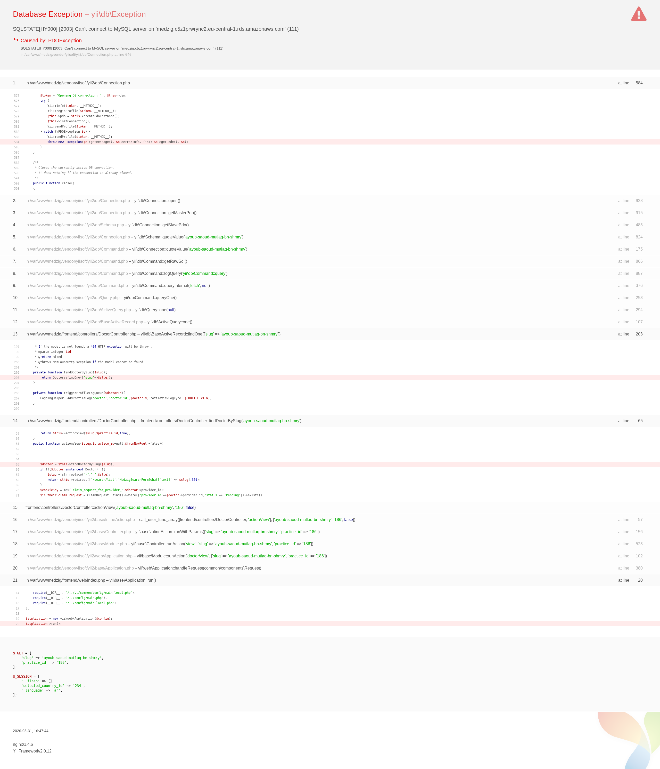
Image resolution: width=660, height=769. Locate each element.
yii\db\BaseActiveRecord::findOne (171, 334)
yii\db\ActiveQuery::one (168, 322)
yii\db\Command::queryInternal (160, 285)
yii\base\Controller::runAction (157, 544)
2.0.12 (46, 751)
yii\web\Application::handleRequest (170, 568)
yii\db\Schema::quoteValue (158, 237)
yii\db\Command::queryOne (149, 297)
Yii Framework (26, 751)
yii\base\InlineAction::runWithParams (169, 532)
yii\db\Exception (118, 14)
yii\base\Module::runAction (161, 556)
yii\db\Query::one (150, 310)
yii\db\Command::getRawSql (158, 261)
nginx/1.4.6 (23, 744)
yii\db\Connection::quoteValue (159, 249)
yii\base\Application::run (131, 580)
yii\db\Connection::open (156, 200)
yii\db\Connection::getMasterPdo (164, 213)
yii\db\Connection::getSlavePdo (157, 225)
